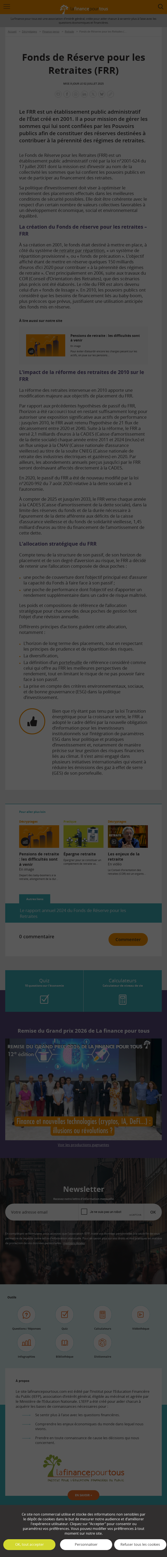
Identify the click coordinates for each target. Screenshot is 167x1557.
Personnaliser (86, 1544)
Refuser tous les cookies (140, 1544)
